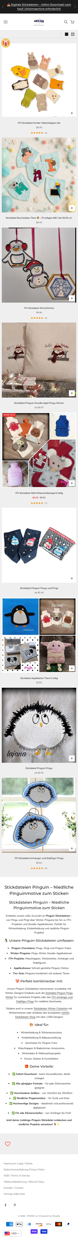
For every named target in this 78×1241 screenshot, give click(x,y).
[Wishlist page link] (7, 1144)
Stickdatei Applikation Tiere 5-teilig (39, 678)
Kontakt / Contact (13, 1188)
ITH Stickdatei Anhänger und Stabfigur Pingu (39, 858)
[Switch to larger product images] (66, 34)
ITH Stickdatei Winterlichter (39, 308)
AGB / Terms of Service (17, 1175)
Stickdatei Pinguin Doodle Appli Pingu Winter (39, 403)
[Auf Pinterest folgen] (15, 1205)
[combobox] (12, 1233)
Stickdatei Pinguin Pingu (39, 768)
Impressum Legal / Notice (18, 1163)
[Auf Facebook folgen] (5, 1205)
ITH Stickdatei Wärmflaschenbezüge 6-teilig (39, 493)
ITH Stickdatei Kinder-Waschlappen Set (39, 122)
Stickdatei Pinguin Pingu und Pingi (39, 588)
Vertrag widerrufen (14, 1194)
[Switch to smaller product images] (72, 34)
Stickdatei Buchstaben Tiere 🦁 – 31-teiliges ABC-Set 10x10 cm (39, 217)
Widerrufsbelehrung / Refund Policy (24, 1182)
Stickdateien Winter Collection (51, 1008)
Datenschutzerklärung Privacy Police (24, 1169)
